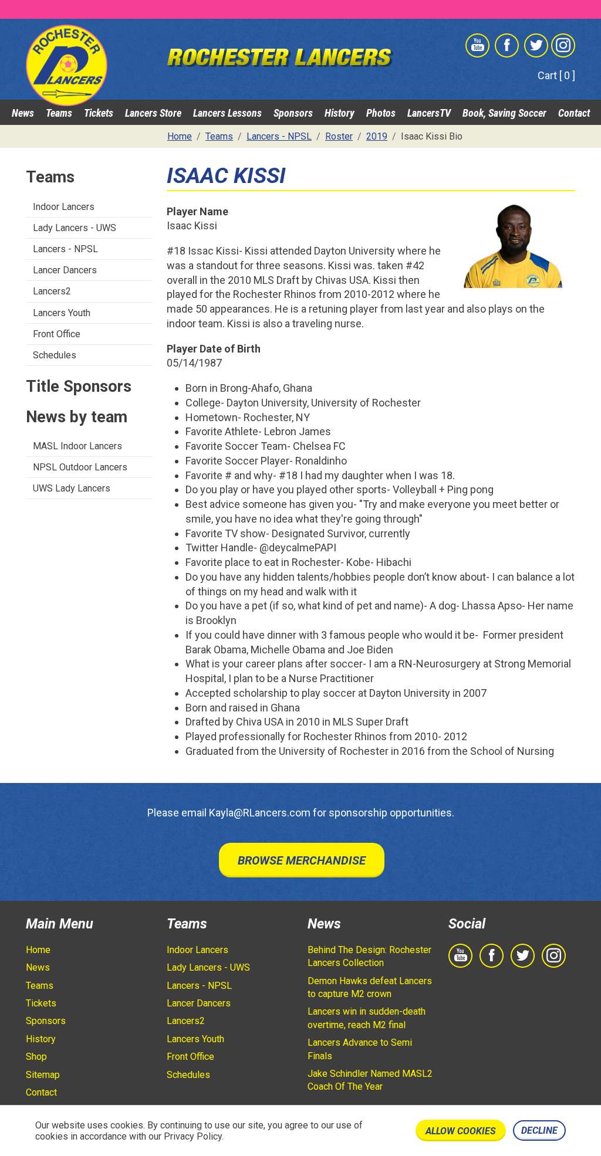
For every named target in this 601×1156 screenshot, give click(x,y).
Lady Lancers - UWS (74, 227)
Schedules (54, 355)
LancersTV (429, 113)
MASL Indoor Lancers (77, 446)
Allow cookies (461, 1131)
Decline (539, 1130)
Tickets (98, 113)
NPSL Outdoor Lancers (80, 467)
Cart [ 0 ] (556, 75)
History (339, 113)
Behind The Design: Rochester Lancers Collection (369, 956)
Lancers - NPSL (65, 249)
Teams (59, 113)
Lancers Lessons (227, 113)
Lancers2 (52, 291)
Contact (574, 113)
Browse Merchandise (302, 860)
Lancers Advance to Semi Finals (360, 1049)
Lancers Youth (61, 312)
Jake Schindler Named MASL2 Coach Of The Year (370, 1080)
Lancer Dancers (65, 270)
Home (38, 949)
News (23, 113)
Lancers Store (153, 113)
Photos (381, 113)
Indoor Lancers (63, 206)
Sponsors (293, 113)
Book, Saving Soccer (504, 113)
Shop (36, 1056)
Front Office (56, 334)
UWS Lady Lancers (71, 488)
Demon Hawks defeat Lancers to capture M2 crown (370, 987)
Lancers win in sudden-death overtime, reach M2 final (367, 1018)
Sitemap (43, 1074)
